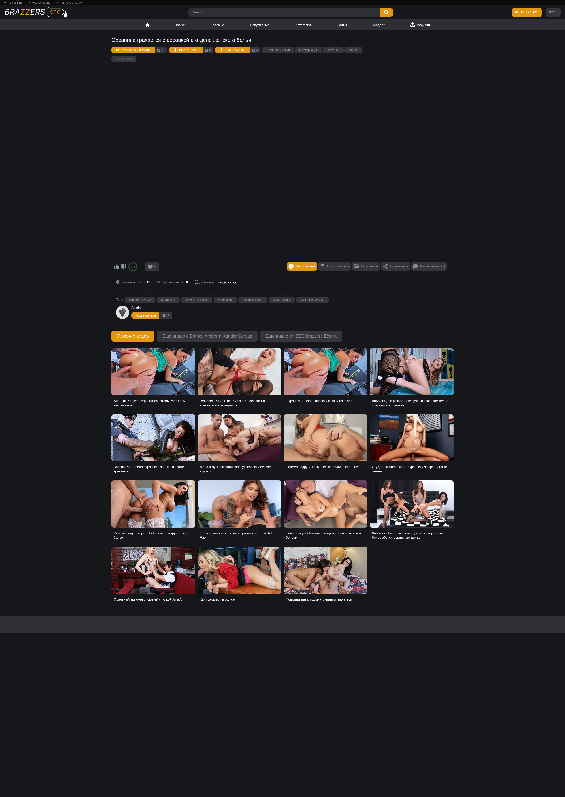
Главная (147, 24)
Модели (379, 25)
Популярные (259, 25)
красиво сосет (253, 299)
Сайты (342, 25)
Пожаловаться (338, 266)
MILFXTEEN (14, 2)
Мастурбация (308, 50)
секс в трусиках (197, 299)
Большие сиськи (278, 50)
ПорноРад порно (71, 2)
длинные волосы (312, 299)
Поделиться (399, 266)
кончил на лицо (140, 299)
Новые (180, 25)
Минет (353, 50)
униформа (225, 299)
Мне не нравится (123, 267)
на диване (168, 299)
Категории (303, 25)
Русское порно (41, 2)
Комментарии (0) (432, 266)
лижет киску (281, 299)
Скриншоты (370, 266)
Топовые (217, 25)
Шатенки (333, 50)
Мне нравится (116, 267)
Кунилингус (124, 58)
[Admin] (122, 312)
